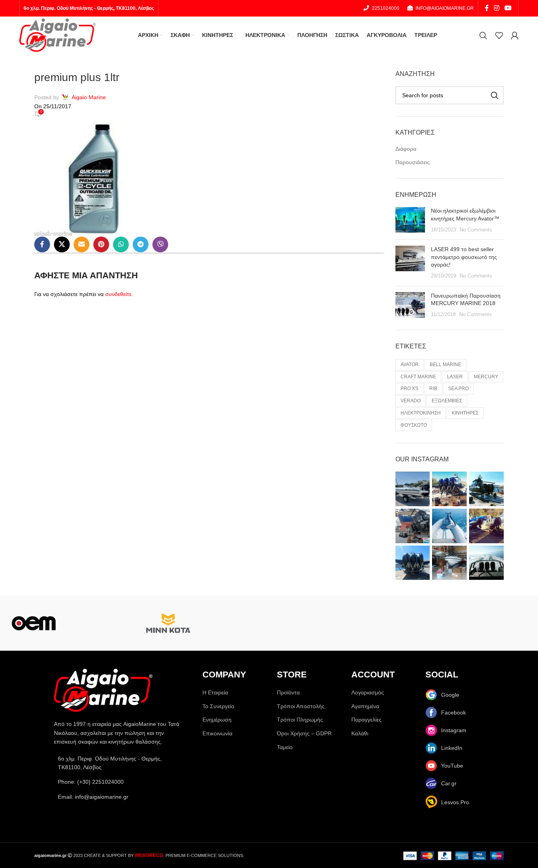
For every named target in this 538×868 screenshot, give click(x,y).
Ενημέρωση (217, 719)
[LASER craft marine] (370, 623)
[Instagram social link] (496, 8)
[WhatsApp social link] (121, 244)
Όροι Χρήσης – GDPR (304, 733)
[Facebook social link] (486, 8)
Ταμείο (285, 747)
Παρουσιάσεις (412, 162)
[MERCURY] (235, 623)
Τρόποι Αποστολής (301, 706)
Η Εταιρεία (215, 692)
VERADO (411, 400)
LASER (455, 376)
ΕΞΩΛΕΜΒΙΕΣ (447, 400)
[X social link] (62, 244)
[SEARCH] (495, 95)
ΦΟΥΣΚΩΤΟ (414, 425)
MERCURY (486, 376)
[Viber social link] (160, 244)
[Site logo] (57, 34)
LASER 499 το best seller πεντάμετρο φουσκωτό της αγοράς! (464, 257)
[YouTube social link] (508, 8)
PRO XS (409, 388)
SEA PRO (458, 388)
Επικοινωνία (217, 733)
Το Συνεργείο (218, 706)
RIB (433, 388)
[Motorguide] (101, 623)
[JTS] (437, 623)
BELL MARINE (445, 364)
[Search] (483, 35)
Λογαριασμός (367, 692)
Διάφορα (405, 149)
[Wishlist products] (499, 35)
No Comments (476, 230)
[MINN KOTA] (168, 623)
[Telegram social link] (140, 244)
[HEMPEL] (504, 623)
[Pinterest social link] (101, 244)
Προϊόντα (288, 692)
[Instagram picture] (412, 489)
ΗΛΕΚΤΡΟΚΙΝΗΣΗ (421, 413)
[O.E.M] (33, 623)
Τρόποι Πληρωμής (300, 719)
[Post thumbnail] (410, 220)
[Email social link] (81, 244)
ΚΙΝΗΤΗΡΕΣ (465, 413)
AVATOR (410, 364)
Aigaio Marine (89, 97)
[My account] (515, 35)
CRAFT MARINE (418, 376)
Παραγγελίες (366, 719)
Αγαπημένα (365, 706)
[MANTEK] (302, 623)
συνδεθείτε (118, 294)
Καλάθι (359, 733)
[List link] (120, 781)
